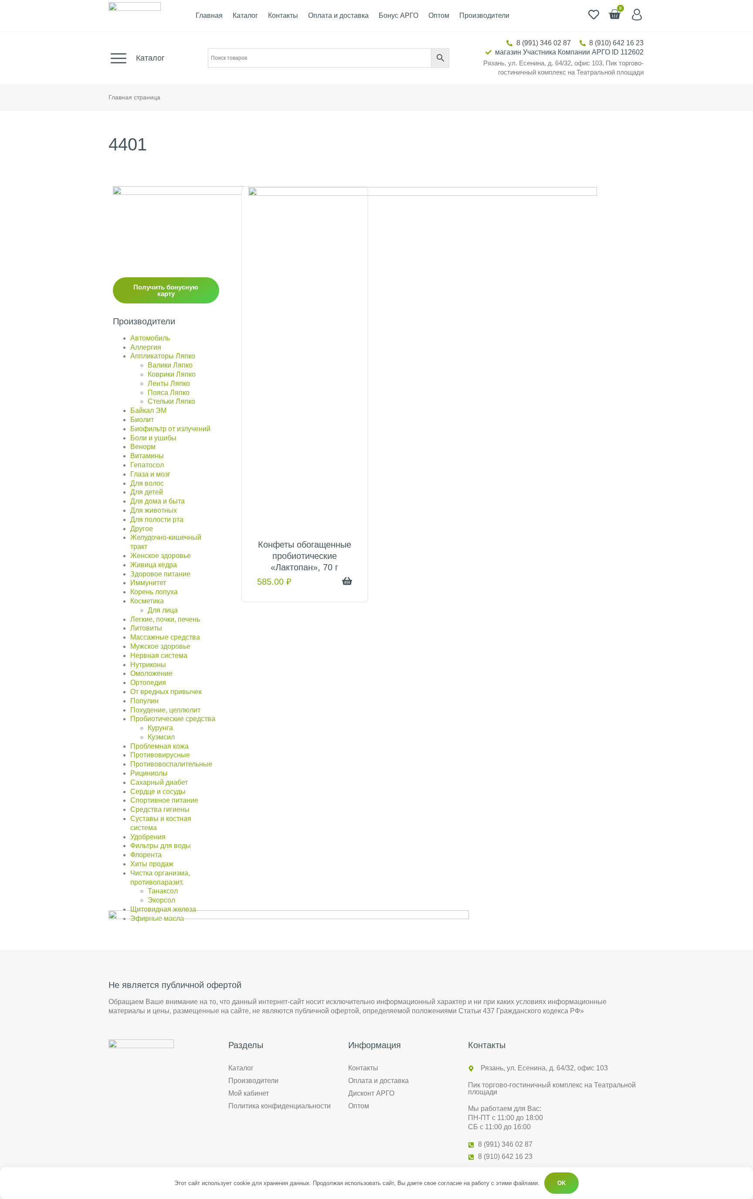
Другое (141, 528)
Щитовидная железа (163, 909)
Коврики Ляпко (172, 374)
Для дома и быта (157, 501)
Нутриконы (148, 664)
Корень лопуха (154, 592)
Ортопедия (148, 682)
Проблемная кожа (159, 746)
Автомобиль (150, 338)
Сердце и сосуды (158, 791)
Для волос (147, 483)
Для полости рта (156, 519)
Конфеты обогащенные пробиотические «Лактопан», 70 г (304, 556)
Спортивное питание (164, 800)
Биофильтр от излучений (170, 429)
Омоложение (151, 673)
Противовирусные (160, 755)
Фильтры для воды (160, 845)
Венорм (143, 446)
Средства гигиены (160, 809)
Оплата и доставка (338, 15)
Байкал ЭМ (148, 410)
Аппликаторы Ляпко (162, 356)
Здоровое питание (160, 574)
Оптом (438, 15)
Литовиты (146, 628)
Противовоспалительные (171, 764)
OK (561, 1183)
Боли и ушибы (153, 438)
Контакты (283, 15)
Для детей (146, 492)
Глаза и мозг (150, 474)
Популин (144, 701)
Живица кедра (153, 565)
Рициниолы (149, 773)
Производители (484, 15)
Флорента (146, 854)
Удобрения (148, 837)
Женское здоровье (160, 555)
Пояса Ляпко (169, 392)
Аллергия (145, 347)
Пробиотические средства (172, 718)
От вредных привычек (166, 691)
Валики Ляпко (170, 365)
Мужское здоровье (160, 646)
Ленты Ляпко (169, 383)
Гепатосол (147, 465)
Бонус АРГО (398, 15)
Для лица (163, 610)
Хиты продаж (151, 864)
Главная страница (134, 97)
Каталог (245, 15)
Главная (209, 15)
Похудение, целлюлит (165, 710)
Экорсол (161, 900)
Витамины (147, 456)
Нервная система (158, 655)
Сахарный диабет (159, 782)
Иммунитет (148, 582)
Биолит (142, 419)
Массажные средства (165, 637)
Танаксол (163, 891)
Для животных (153, 510)
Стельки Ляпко (171, 401)
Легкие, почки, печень (165, 619)
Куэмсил (161, 737)
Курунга (160, 728)
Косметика (147, 601)
